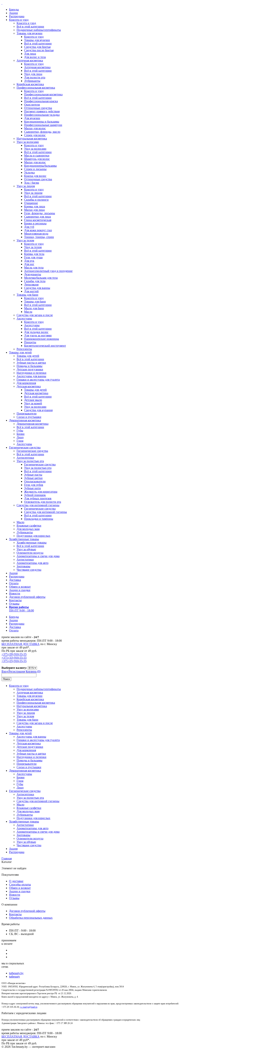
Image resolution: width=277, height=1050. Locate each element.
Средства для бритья (37, 46)
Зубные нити (32, 488)
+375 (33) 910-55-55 (14, 657)
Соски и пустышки (29, 417)
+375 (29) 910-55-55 (14, 654)
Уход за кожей (33, 403)
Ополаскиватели (35, 481)
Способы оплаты (20, 884)
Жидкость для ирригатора (40, 491)
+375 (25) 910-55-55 (14, 661)
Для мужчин (32, 118)
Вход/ (5, 671)
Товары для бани (27, 294)
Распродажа (16, 16)
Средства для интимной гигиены (38, 505)
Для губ (29, 226)
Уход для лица (33, 74)
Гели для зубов (33, 484)
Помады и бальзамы (29, 366)
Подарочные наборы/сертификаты (39, 29)
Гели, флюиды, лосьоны (39, 213)
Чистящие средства (29, 569)
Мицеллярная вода (36, 233)
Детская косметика (29, 386)
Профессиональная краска (41, 101)
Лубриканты (32, 80)
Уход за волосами (28, 142)
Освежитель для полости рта (42, 501)
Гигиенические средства (25, 447)
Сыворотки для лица (37, 216)
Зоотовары (23, 566)
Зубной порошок (35, 495)
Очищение (31, 203)
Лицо (20, 437)
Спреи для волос (35, 135)
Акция (13, 573)
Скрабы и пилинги (36, 199)
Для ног (29, 264)
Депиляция (31, 284)
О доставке (16, 881)
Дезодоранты (32, 274)
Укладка (29, 172)
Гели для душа (33, 257)
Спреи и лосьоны (35, 169)
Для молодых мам (28, 529)
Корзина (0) (33, 671)
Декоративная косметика (25, 420)
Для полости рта (34, 77)
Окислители (32, 104)
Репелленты (24, 349)
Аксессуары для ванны (31, 376)
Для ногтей (31, 291)
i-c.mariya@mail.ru (28, 1007)
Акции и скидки (19, 590)
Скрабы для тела (34, 281)
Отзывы (14, 603)
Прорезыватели (27, 413)
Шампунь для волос (37, 159)
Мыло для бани (34, 308)
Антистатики (25, 559)
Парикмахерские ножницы (41, 338)
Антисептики (25, 457)
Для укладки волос (36, 332)
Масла (28, 311)
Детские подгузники (30, 369)
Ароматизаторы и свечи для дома (38, 556)
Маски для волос (35, 128)
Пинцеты (30, 342)
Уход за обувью (26, 549)
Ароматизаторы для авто (32, 563)
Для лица (30, 53)
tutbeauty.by (16, 973)
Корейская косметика (30, 84)
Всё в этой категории (30, 26)
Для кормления (26, 383)
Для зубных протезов (37, 498)
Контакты (15, 600)
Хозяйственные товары (24, 539)
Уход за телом (25, 240)
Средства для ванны (37, 288)
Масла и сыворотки (36, 155)
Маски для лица (34, 209)
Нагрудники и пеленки (31, 372)
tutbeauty (14, 976)
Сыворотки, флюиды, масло (42, 131)
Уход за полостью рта (30, 461)
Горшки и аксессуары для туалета (38, 379)
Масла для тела (34, 267)
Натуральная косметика (32, 138)
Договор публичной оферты (27, 596)
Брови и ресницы (35, 223)
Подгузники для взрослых (33, 535)
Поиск (6, 679)
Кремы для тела (34, 254)
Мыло (20, 522)
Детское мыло (33, 400)
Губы (20, 430)
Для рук (29, 260)
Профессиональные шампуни (43, 125)
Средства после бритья (39, 50)
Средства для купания (38, 410)
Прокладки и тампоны (38, 518)
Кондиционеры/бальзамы (40, 165)
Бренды (14, 9)
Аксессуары (24, 318)
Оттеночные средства (38, 108)
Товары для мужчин (29, 33)
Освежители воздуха (30, 552)
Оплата (13, 583)
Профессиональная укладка (42, 114)
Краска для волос (35, 175)
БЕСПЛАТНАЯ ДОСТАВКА (21, 644)
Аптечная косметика (30, 60)
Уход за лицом (26, 186)
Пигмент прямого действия (42, 111)
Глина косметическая (37, 220)
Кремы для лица (34, 206)
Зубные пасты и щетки (31, 362)
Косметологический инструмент (45, 345)
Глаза (20, 440)
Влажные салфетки (29, 525)
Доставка (15, 579)
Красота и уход (18, 19)
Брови (20, 434)
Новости (14, 593)
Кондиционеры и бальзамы (41, 121)
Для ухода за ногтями (38, 335)
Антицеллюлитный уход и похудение (48, 271)
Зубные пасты (33, 474)
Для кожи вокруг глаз (38, 230)
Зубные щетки (33, 478)
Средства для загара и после (35, 315)
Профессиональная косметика (36, 87)
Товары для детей (20, 352)
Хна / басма (31, 182)
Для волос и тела (35, 57)
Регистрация (17, 671)
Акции (13, 13)
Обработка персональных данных (31, 917)
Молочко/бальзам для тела (41, 277)
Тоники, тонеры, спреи (39, 237)
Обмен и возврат (20, 586)
